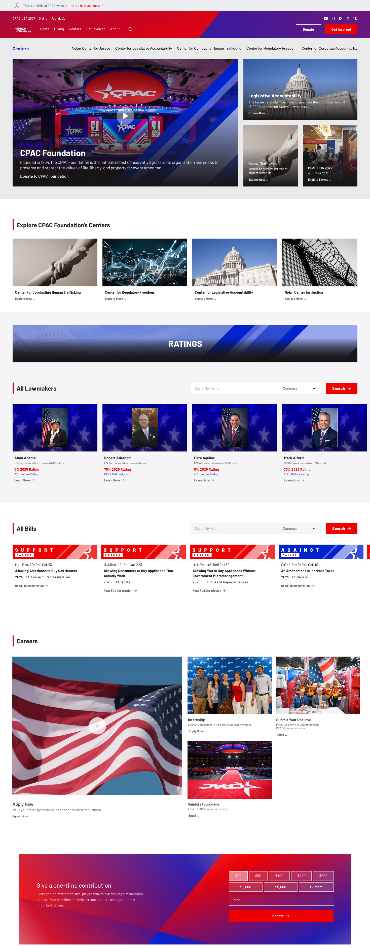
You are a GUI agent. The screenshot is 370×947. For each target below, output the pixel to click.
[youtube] (326, 18)
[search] (125, 116)
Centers (21, 48)
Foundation (59, 18)
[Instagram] (333, 18)
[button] (130, 29)
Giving (43, 18)
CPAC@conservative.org (291, 728)
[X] (348, 18)
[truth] (355, 18)
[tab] (238, 876)
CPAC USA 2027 (24, 18)
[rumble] (341, 18)
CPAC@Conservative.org (211, 809)
